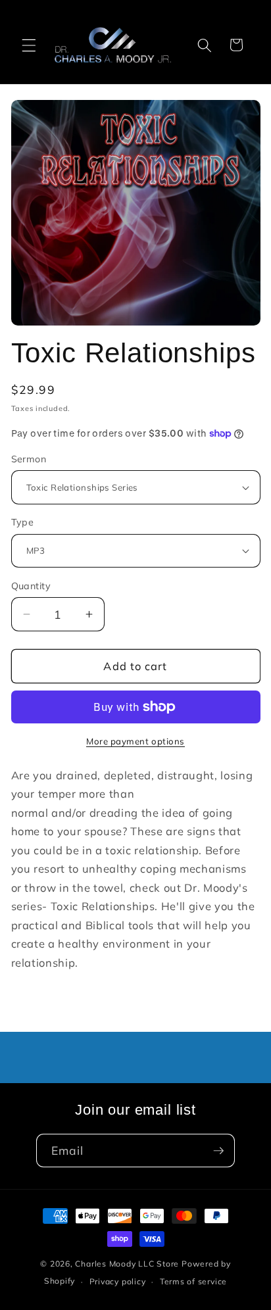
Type (22, 522)
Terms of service (193, 1281)
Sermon (29, 459)
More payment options (135, 741)
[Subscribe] (218, 1151)
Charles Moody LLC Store (127, 1264)
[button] (29, 45)
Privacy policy (117, 1281)
